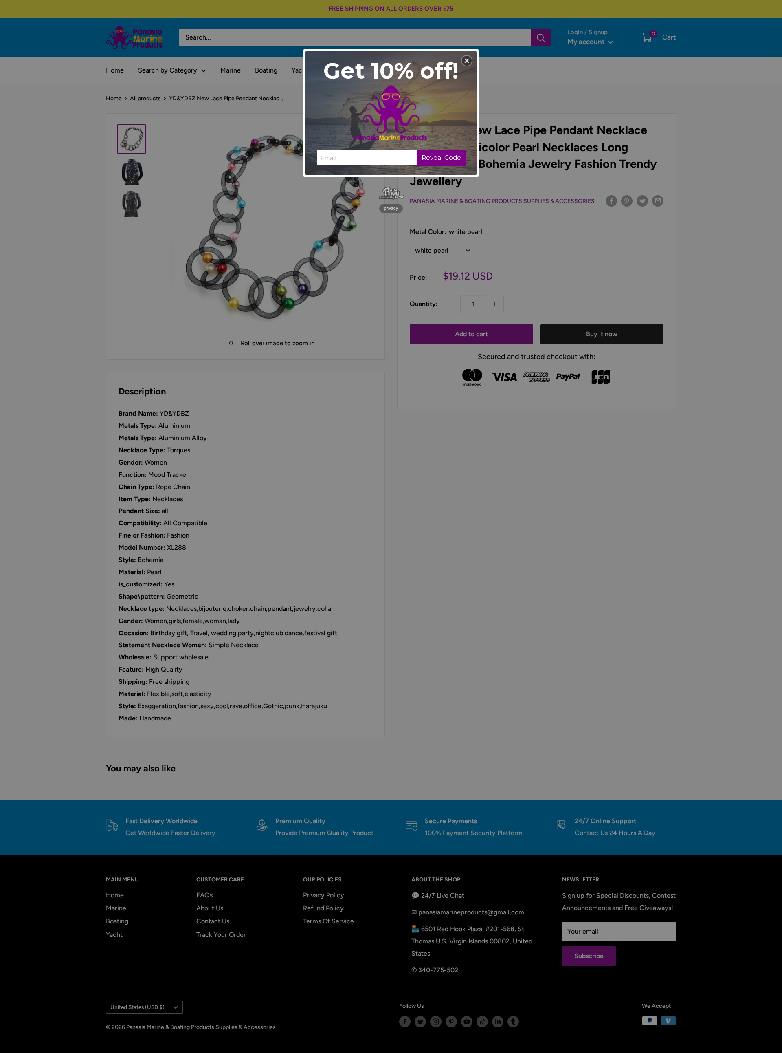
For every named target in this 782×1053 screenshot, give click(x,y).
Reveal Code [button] (441, 157)
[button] (467, 61)
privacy (391, 208)
